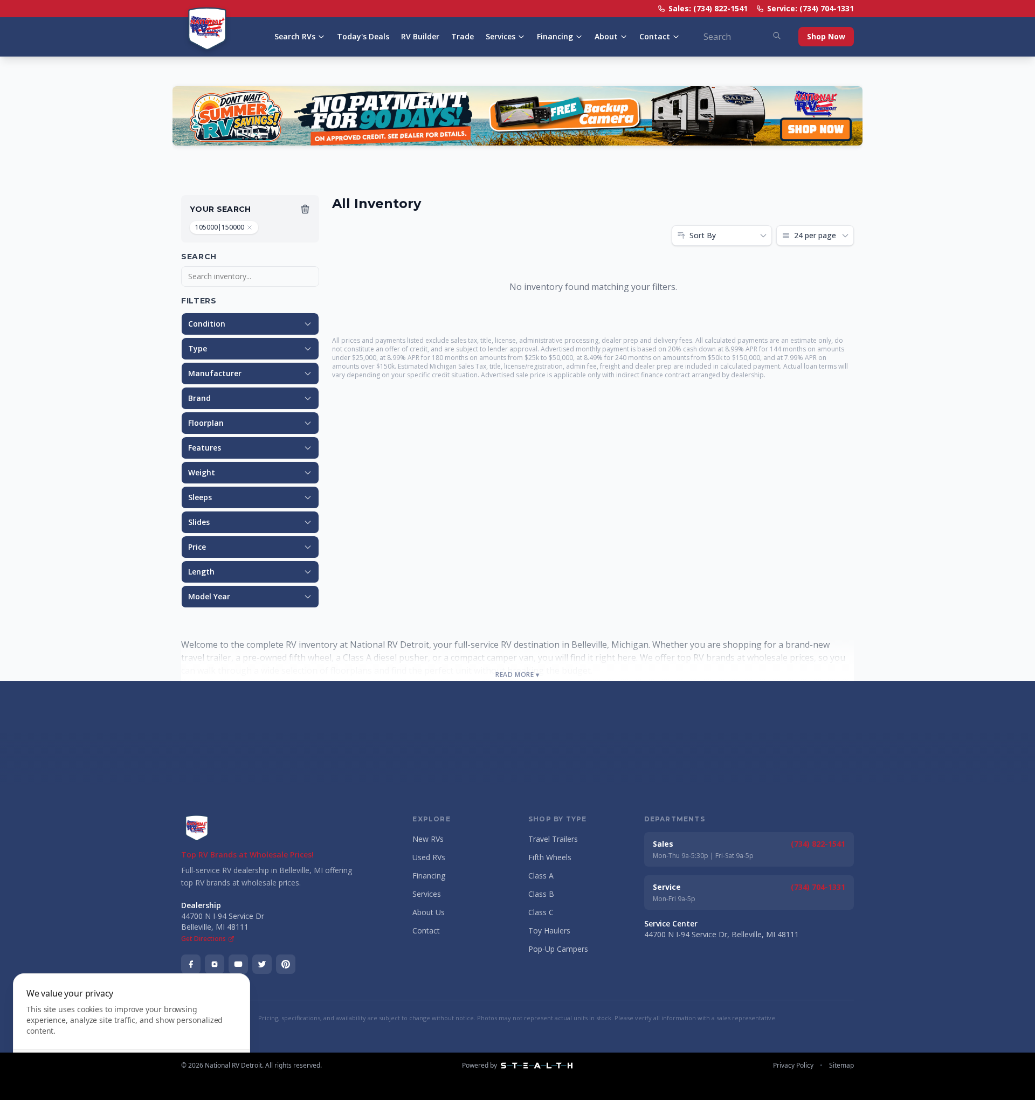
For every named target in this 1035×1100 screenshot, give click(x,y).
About (606, 36)
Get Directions (203, 939)
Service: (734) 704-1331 (810, 8)
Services (500, 36)
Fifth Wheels (549, 857)
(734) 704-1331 (818, 887)
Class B (541, 894)
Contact (654, 36)
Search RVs (294, 36)
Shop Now (826, 36)
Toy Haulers (549, 930)
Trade (462, 36)
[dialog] (131, 1030)
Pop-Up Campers (558, 949)
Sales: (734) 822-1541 (708, 8)
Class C (541, 912)
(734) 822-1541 (818, 844)
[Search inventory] (777, 35)
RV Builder (420, 36)
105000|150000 (219, 227)
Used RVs (428, 857)
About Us (428, 912)
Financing (555, 36)
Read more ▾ (517, 674)
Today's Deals (363, 36)
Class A (541, 875)
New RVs (428, 839)
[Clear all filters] (305, 209)
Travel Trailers (553, 839)
